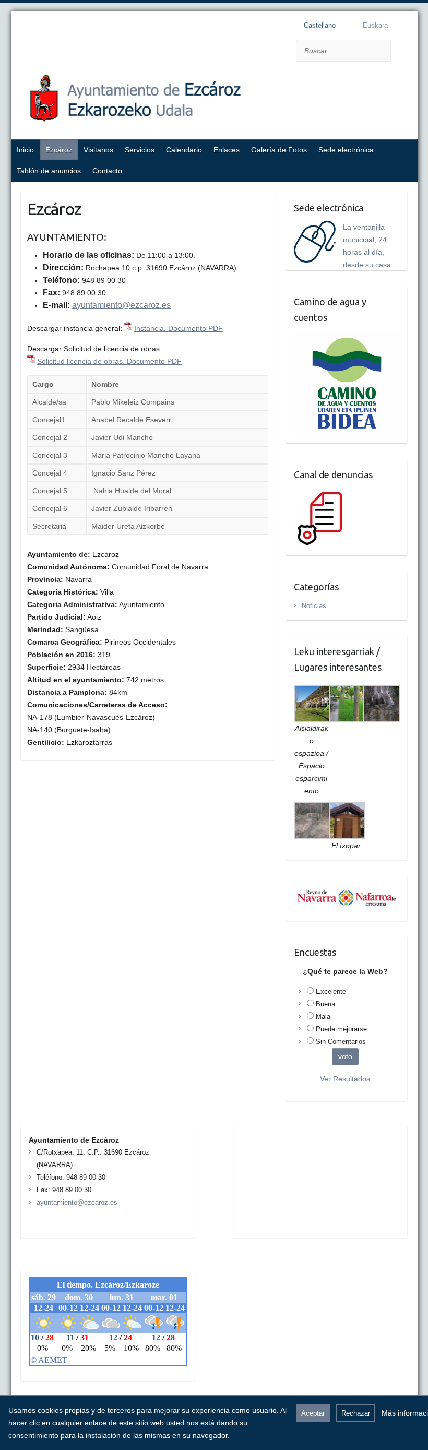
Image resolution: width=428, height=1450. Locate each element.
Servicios (139, 150)
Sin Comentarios (341, 1041)
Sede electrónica (346, 150)
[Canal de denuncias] (322, 494)
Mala (323, 1016)
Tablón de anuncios (49, 171)
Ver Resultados (345, 1079)
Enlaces (226, 150)
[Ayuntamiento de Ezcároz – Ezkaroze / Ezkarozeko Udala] (195, 101)
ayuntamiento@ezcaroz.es (121, 305)
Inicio (25, 150)
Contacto (107, 171)
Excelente (331, 991)
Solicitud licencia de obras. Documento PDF (109, 361)
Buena (325, 1004)
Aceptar (313, 1413)
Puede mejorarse (341, 1029)
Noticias (314, 606)
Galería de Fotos (279, 150)
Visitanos (98, 150)
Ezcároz (58, 150)
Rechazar (355, 1413)
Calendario (184, 150)
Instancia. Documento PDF (178, 328)
